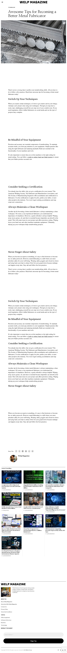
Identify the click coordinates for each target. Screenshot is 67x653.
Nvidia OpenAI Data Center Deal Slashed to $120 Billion (11, 507)
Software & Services (6, 620)
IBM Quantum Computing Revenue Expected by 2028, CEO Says (55, 530)
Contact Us (4, 606)
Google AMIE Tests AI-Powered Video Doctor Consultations (33, 507)
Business (3, 622)
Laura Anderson (7, 489)
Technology (11, 7)
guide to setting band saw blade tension (40, 157)
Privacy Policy (4, 609)
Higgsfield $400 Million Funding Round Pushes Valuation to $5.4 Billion (33, 486)
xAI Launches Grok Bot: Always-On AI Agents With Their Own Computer (55, 486)
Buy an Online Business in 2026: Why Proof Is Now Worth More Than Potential (11, 530)
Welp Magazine (23, 456)
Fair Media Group (28, 650)
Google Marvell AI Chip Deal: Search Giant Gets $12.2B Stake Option (11, 486)
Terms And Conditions (6, 612)
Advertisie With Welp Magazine (9, 604)
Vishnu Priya (6, 510)
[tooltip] (16, 451)
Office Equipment (5, 617)
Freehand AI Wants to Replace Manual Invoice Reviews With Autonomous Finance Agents (11, 552)
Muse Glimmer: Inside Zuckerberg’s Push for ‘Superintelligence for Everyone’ (55, 508)
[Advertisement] (33, 77)
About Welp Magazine (6, 601)
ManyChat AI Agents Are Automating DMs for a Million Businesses (33, 530)
